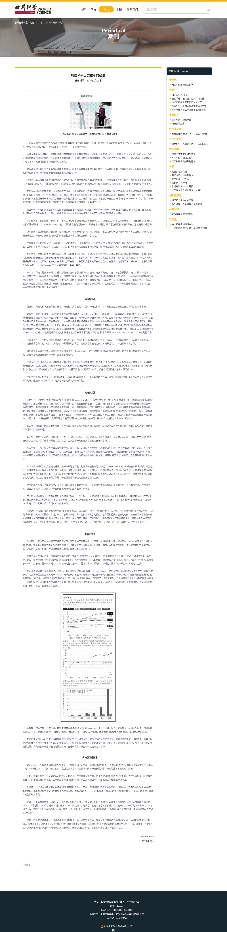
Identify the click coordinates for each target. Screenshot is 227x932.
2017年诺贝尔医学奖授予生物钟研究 (189, 110)
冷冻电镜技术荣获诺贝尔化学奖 (187, 102)
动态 (93, 9)
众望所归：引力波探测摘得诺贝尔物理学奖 (192, 106)
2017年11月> (42, 22)
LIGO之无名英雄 (180, 95)
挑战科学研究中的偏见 (182, 214)
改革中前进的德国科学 (182, 85)
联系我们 (132, 9)
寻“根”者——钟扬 (180, 179)
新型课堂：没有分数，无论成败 (187, 204)
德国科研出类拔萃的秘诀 (183, 161)
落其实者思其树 (179, 172)
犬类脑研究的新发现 (181, 120)
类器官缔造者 (178, 123)
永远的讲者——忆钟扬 (182, 186)
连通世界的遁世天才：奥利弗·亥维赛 (189, 228)
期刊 (106, 9)
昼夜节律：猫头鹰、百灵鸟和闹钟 (188, 99)
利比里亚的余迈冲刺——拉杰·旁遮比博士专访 (194, 134)
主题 (119, 9)
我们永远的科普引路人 (182, 175)
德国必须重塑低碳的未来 (183, 154)
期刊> (32, 22)
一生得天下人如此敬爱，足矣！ (187, 190)
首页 (83, 9)
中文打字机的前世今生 (182, 224)
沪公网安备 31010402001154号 (118, 926)
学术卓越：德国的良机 (182, 158)
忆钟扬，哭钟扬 (179, 183)
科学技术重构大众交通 (182, 200)
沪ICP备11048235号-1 (117, 918)
